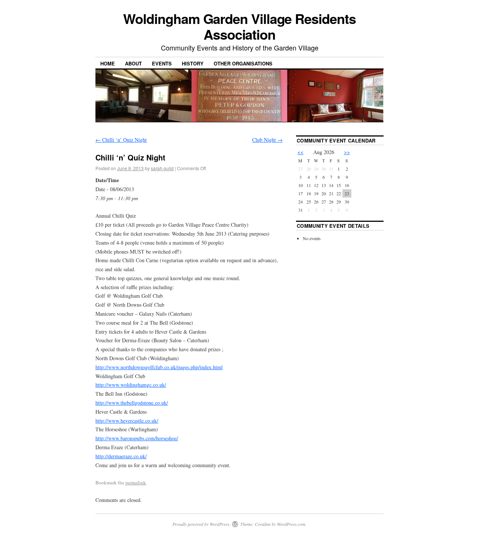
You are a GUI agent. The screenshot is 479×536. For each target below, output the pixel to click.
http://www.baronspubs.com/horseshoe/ (136, 438)
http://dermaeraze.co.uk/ (121, 456)
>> (347, 152)
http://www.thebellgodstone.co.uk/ (131, 402)
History (193, 63)
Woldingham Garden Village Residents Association (239, 26)
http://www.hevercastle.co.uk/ (126, 420)
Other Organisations (243, 63)
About (133, 63)
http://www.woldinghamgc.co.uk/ (130, 384)
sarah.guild (162, 168)
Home (107, 63)
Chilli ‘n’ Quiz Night (121, 139)
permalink (135, 482)
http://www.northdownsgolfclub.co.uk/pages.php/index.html (159, 367)
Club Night (267, 139)
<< (300, 152)
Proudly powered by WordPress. (202, 524)
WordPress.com (291, 524)
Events (162, 63)
